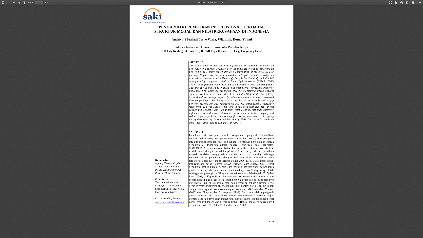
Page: (30, 2)
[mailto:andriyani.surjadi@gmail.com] (169, 202)
